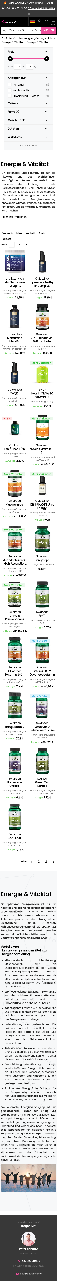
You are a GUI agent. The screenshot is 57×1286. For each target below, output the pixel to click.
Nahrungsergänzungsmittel (36, 38)
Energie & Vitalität (13, 42)
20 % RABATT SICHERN (41, 8)
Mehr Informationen (14, 217)
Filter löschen (28, 145)
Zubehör (11, 38)
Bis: (24, 66)
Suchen (48, 30)
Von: (11, 66)
